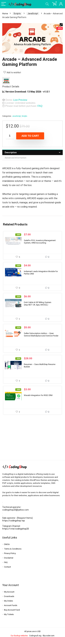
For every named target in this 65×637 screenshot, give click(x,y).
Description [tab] (11, 152)
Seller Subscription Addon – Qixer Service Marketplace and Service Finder (41, 334)
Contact (7, 567)
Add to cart (30, 135)
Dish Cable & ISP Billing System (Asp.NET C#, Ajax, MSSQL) (37, 303)
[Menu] (3, 4)
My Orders (8, 601)
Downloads (9, 596)
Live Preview (20, 100)
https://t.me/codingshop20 (15, 529)
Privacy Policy (10, 553)
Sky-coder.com (48, 636)
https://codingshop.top (13, 520)
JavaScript (33, 13)
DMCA (7, 544)
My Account (9, 592)
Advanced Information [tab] (15, 158)
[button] (61, 24)
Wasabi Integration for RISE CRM (38, 395)
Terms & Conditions (12, 549)
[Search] (47, 4)
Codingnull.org (35, 636)
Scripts (17, 13)
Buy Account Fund (12, 610)
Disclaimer (8, 558)
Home (5, 13)
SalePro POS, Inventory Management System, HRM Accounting (40, 241)
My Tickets (9, 614)
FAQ (39, 106)
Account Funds (10, 605)
